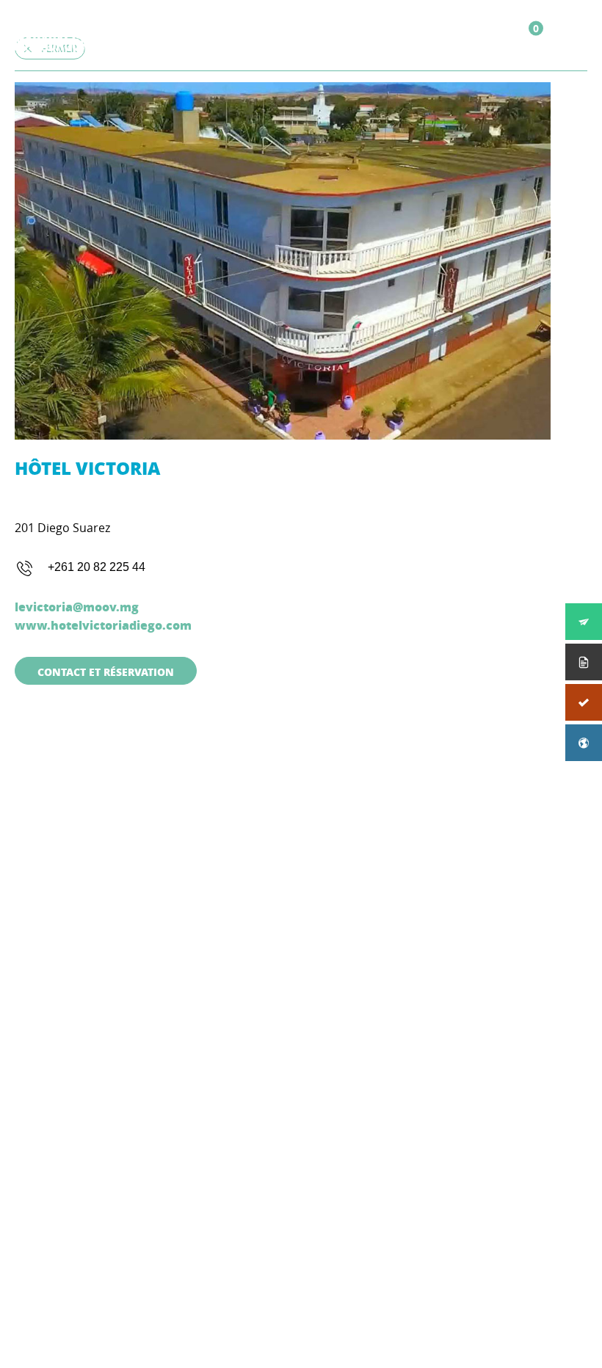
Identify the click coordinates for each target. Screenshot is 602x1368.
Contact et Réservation (105, 671)
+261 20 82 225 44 (96, 567)
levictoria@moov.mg (77, 606)
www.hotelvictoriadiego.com (103, 624)
